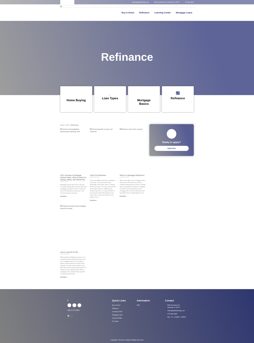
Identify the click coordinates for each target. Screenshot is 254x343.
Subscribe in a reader (173, 321)
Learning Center (162, 12)
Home (62, 125)
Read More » (63, 196)
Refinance (144, 12)
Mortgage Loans (184, 12)
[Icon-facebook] (69, 305)
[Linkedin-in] (74, 305)
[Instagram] (79, 305)
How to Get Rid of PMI (69, 252)
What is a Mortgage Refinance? (132, 175)
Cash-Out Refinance (98, 175)
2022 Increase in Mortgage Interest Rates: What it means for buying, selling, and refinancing (73, 177)
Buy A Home (128, 12)
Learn (67, 125)
